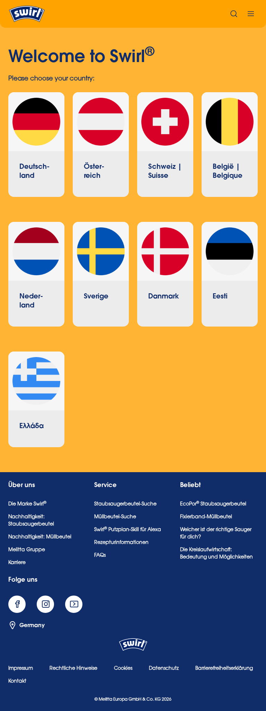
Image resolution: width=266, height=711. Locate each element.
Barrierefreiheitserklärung (224, 668)
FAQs (100, 555)
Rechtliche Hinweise (73, 668)
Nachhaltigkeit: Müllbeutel (39, 537)
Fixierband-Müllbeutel (206, 517)
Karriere (17, 563)
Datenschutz (164, 668)
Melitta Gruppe (26, 550)
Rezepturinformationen (121, 542)
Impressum (20, 668)
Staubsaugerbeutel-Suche (125, 504)
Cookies (123, 668)
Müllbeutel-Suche (115, 517)
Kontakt (17, 681)
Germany (32, 625)
